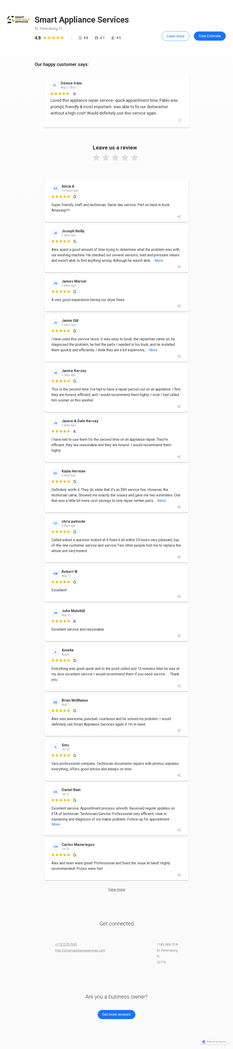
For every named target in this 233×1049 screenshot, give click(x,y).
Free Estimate (210, 36)
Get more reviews (116, 1014)
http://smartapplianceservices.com (80, 950)
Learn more (176, 36)
